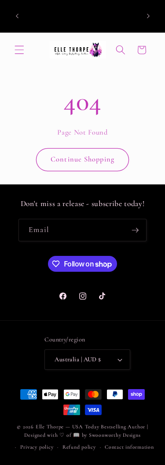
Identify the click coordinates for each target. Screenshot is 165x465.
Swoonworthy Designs (115, 435)
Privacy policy (37, 447)
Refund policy (79, 447)
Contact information (129, 447)
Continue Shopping (82, 159)
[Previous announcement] (17, 16)
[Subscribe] (135, 230)
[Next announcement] (148, 16)
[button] (19, 49)
